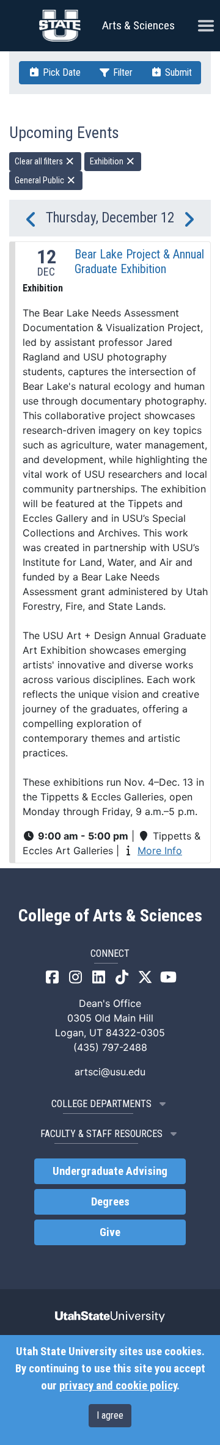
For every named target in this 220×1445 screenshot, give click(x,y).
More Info (160, 850)
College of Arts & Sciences (110, 915)
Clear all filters (40, 161)
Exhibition (107, 161)
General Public (40, 180)
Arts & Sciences (138, 25)
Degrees (110, 1202)
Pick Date (60, 72)
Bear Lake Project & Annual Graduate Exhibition (139, 261)
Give (110, 1232)
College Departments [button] (101, 1104)
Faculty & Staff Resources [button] (101, 1134)
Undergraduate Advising (110, 1171)
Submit (177, 72)
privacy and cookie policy (118, 1385)
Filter (122, 72)
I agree (110, 1415)
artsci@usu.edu (110, 1072)
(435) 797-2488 (110, 1047)
